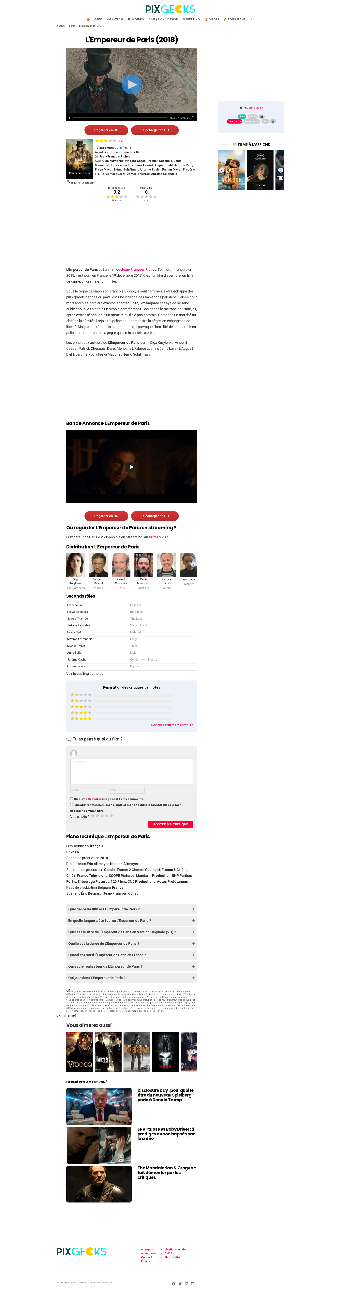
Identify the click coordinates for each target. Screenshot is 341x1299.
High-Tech (114, 19)
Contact (146, 1257)
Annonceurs (149, 1253)
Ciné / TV (155, 19)
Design (172, 19)
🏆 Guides (211, 19)
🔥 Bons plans (234, 19)
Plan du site (172, 1257)
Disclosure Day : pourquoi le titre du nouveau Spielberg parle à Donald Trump (165, 1094)
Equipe (145, 1261)
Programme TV (253, 107)
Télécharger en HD (155, 130)
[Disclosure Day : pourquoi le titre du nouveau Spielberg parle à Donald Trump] (99, 1106)
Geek (98, 19)
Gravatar (94, 799)
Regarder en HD (106, 130)
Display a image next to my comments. (109, 799)
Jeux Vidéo (135, 19)
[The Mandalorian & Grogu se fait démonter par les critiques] (99, 1184)
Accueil (61, 26)
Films (72, 26)
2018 (118, 148)
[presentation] (193, 564)
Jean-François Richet (138, 269)
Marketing (191, 19)
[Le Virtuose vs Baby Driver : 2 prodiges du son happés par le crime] (99, 1145)
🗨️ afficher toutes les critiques (171, 725)
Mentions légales (175, 1249)
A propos (147, 1249)
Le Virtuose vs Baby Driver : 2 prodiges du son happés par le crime (166, 1133)
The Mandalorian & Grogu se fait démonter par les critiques (167, 1172)
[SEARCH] (253, 19)
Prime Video (159, 537)
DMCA (168, 1253)
